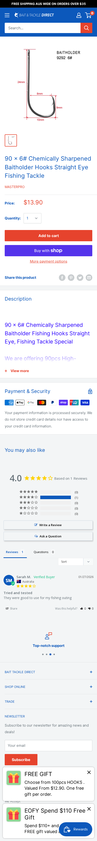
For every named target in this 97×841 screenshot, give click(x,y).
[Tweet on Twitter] (80, 277)
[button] (83, 609)
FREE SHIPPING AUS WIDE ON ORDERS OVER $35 (49, 4)
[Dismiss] (89, 773)
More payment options (48, 261)
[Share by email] (89, 277)
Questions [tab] (41, 552)
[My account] (79, 15)
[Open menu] (7, 15)
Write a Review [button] (50, 525)
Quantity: (13, 218)
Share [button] (13, 609)
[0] (88, 15)
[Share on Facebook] (62, 277)
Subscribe (21, 759)
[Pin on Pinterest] (71, 277)
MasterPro (15, 187)
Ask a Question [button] (50, 536)
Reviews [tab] (12, 552)
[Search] (86, 28)
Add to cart (48, 235)
